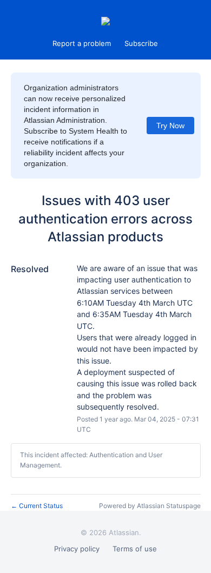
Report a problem (81, 43)
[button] (141, 43)
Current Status (37, 506)
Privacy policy (77, 548)
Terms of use (135, 548)
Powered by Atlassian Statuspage (150, 506)
